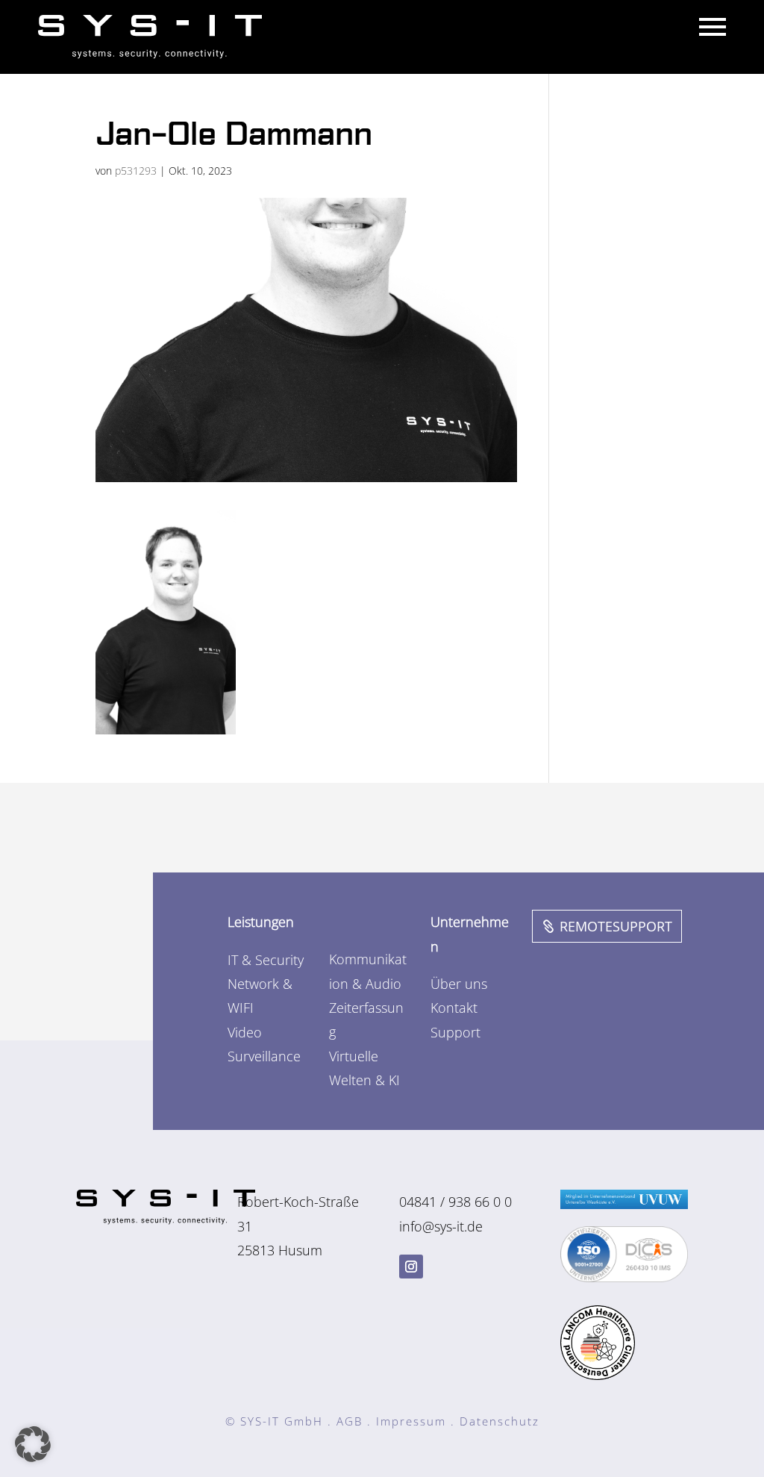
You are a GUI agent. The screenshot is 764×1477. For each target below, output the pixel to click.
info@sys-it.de (441, 1226)
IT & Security (266, 960)
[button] (33, 1444)
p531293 (136, 170)
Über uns (458, 984)
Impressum (411, 1421)
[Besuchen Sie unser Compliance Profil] (624, 1277)
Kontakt (454, 1008)
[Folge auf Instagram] (411, 1266)
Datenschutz (499, 1421)
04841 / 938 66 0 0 (455, 1202)
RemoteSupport (616, 926)
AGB (349, 1421)
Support (455, 1032)
